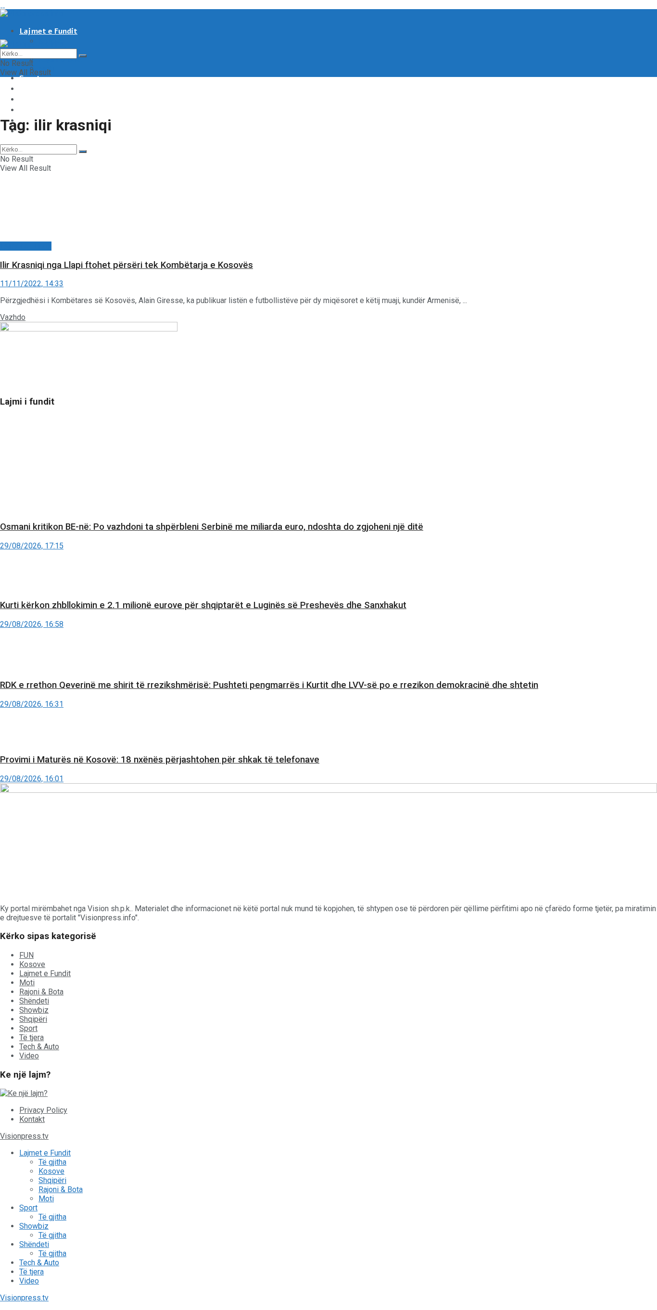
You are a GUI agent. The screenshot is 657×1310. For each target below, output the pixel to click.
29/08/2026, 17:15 (31, 545)
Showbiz (35, 89)
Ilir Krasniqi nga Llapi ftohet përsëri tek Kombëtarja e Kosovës (126, 265)
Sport (29, 78)
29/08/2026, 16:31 (31, 704)
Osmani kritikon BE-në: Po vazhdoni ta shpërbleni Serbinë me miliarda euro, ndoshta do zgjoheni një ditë (211, 526)
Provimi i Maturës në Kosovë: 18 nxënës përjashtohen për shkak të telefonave (159, 759)
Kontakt (32, 1119)
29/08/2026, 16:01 (31, 778)
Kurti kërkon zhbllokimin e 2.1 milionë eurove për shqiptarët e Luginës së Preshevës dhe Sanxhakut (203, 605)
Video (29, 1055)
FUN (26, 955)
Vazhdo (12, 317)
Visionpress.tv (24, 1136)
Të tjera (34, 110)
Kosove (32, 964)
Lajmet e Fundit (48, 31)
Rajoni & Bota (60, 59)
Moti (27, 982)
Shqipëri (33, 1019)
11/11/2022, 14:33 (31, 283)
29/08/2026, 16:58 (31, 624)
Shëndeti (35, 99)
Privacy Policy (43, 1110)
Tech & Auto (39, 1046)
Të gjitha (52, 1162)
